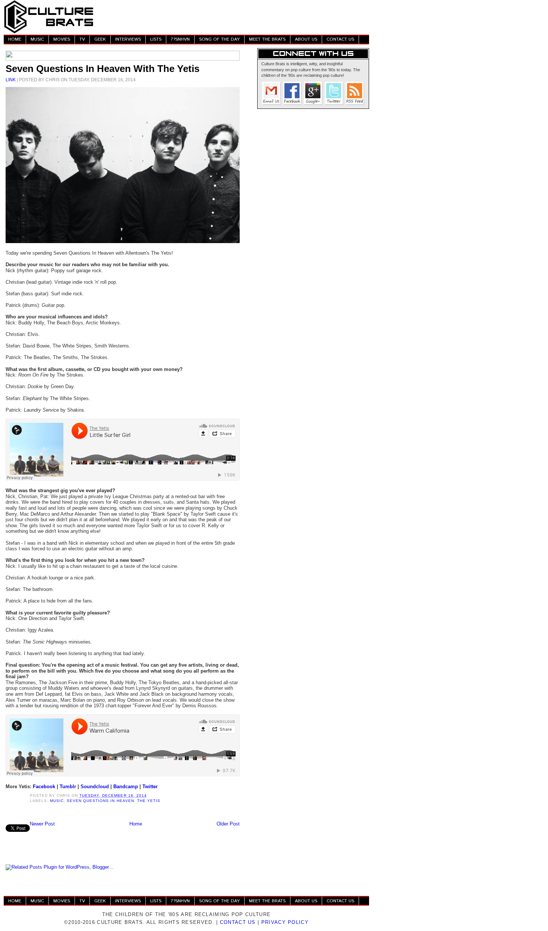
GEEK (100, 39)
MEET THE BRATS (267, 39)
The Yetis (148, 801)
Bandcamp (125, 786)
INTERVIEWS (128, 39)
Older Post (228, 824)
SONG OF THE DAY (219, 39)
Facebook (44, 786)
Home (135, 824)
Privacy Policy (285, 922)
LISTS (155, 39)
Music (57, 801)
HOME (14, 39)
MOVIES (61, 39)
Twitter (150, 786)
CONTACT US (340, 39)
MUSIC (37, 39)
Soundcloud (95, 786)
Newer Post (42, 824)
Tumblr (68, 786)
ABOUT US (306, 39)
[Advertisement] (233, 17)
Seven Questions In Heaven (100, 801)
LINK (11, 79)
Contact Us (238, 922)
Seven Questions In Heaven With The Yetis (102, 68)
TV (82, 39)
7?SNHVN (180, 39)
